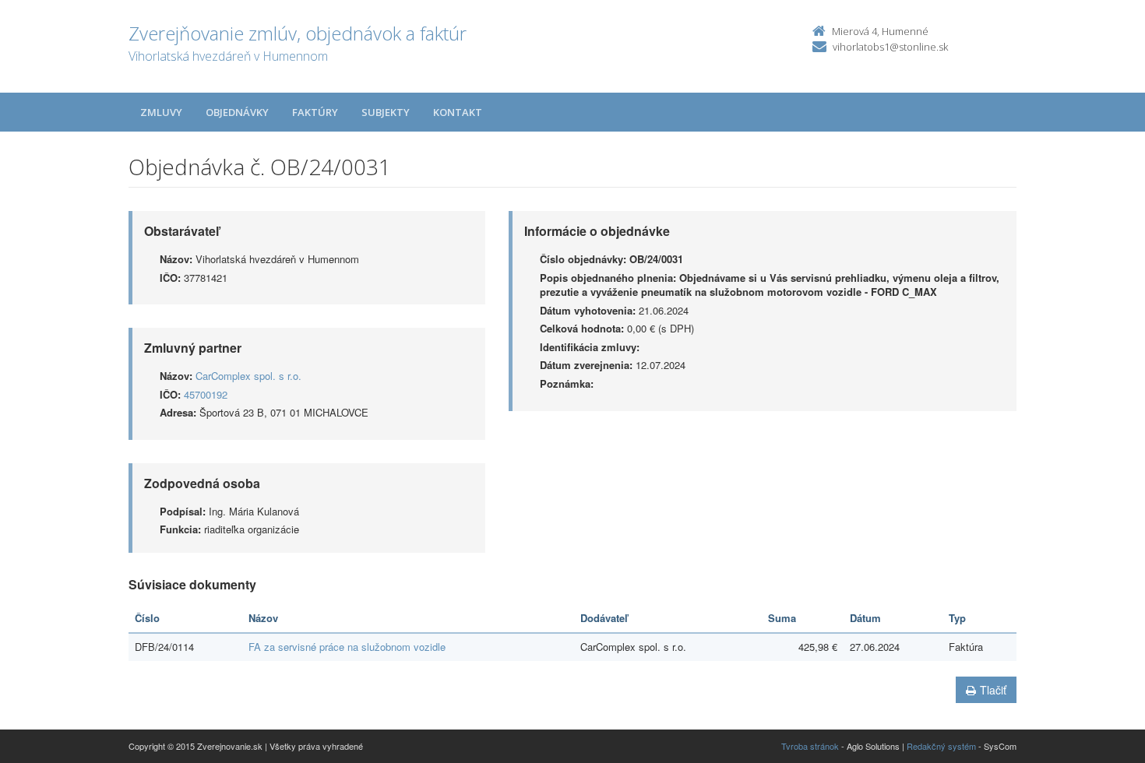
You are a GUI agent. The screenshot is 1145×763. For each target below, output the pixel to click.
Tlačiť (993, 690)
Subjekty (385, 112)
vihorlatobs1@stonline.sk (890, 47)
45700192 (205, 394)
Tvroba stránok (810, 746)
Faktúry (315, 112)
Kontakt (457, 112)
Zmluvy (161, 112)
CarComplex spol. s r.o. (248, 375)
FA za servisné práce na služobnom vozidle (347, 646)
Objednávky (237, 112)
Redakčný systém (941, 746)
